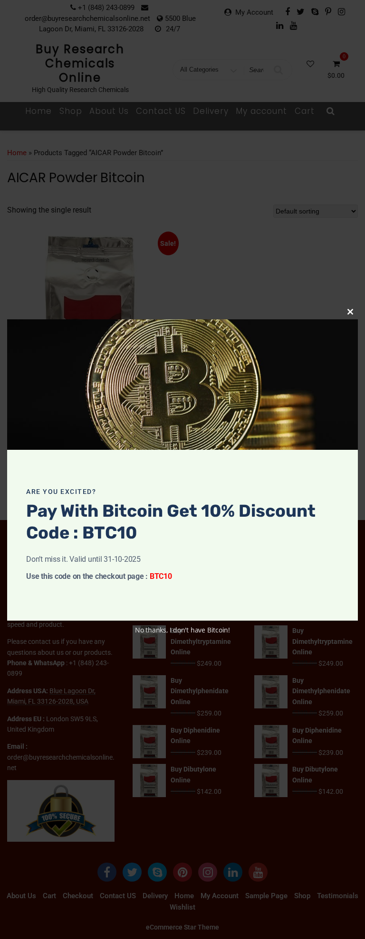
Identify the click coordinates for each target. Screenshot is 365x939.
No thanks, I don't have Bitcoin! (182, 629)
